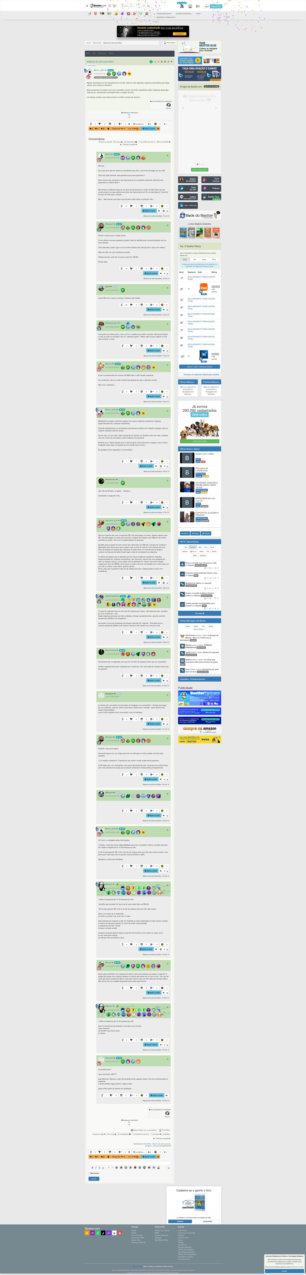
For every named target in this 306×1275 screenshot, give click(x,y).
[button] (87, 6)
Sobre (180, 1240)
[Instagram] (92, 1233)
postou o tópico (199, 637)
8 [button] (104, 124)
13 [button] (126, 268)
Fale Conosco (183, 1237)
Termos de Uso (184, 1259)
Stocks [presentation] (204, 259)
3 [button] (95, 124)
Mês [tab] (200, 547)
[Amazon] (87, 1233)
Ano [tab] (206, 547)
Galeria (111, 53)
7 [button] (136, 461)
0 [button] (114, 124)
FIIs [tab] (208, 551)
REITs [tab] (195, 555)
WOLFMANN (112, 596)
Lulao (109, 962)
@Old (127, 334)
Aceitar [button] (284, 1271)
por (202, 565)
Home (89, 43)
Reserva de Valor (138, 1237)
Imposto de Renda (138, 1242)
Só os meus (117, 142)
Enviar (94, 1179)
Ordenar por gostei (129, 144)
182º (111, 70)
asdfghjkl (110, 693)
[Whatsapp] (98, 1233)
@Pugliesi (102, 840)
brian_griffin (100, 70)
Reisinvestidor (112, 323)
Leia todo (207, 156)
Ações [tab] (201, 551)
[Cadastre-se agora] (153, 32)
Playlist (207, 533)
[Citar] (158, 129)
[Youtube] (119, 1233)
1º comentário (155, 1134)
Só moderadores (129, 142)
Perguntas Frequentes (186, 1233)
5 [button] (126, 866)
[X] (114, 1233)
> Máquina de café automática (161, 1144)
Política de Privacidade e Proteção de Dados (187, 1255)
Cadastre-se (216, 6)
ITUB (203, 294)
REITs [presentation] (214, 259)
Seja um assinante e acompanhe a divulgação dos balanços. (188, 390)
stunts (109, 364)
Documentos (102, 53)
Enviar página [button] (170, 42)
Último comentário (163, 142)
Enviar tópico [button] (165, 1130)
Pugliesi (110, 224)
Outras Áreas (199, 629)
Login (206, 6)
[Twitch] (108, 1233)
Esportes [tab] (203, 555)
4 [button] (126, 346)
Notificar (167, 1134)
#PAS (157, 1233)
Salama (110, 792)
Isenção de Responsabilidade (185, 1246)
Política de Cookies (297, 1267)
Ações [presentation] (185, 259)
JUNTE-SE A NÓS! (200, 441)
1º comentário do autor (146, 142)
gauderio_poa (112, 520)
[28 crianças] (182, 6)
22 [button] (126, 305)
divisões (217, 199)
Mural (88, 53)
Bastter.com (138, 1266)
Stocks (134, 1233)
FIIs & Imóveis (136, 1235)
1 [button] (126, 461)
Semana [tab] (193, 547)
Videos (186, 533)
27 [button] (126, 206)
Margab (110, 1058)
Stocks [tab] (214, 551)
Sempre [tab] (184, 551)
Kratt (109, 154)
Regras (181, 1242)
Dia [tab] (186, 547)
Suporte (181, 1235)
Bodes (196, 533)
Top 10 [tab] (194, 551)
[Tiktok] (103, 1233)
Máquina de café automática (100, 61)
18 (151, 62)
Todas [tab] (188, 626)
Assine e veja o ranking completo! (199, 366)
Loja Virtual (182, 1230)
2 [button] (126, 391)
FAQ (94, 53)
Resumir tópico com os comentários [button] (145, 1130)
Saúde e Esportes (161, 1235)
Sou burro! (95, 1173)
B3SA (204, 361)
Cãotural (158, 1237)
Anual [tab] (212, 547)
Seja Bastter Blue (161, 1240)
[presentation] (92, 1168)
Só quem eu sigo (104, 142)
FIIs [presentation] (195, 259)
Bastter (110, 884)
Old (108, 286)
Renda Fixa (135, 1240)
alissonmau (111, 479)
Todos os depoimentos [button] (199, 170)
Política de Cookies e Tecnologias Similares (186, 1250)
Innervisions (111, 650)
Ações (133, 1230)
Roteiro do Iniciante (162, 1230)
